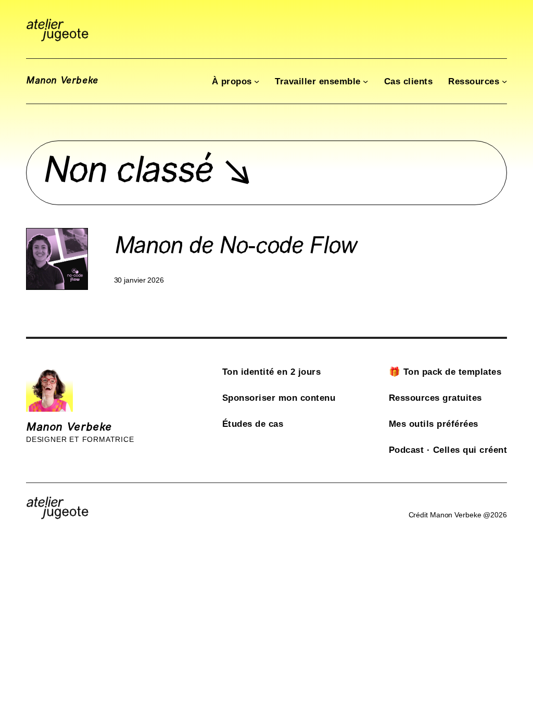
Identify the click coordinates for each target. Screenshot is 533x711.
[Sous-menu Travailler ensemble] (365, 81)
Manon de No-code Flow (235, 247)
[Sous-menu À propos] (256, 81)
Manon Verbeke (62, 81)
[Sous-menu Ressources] (504, 81)
